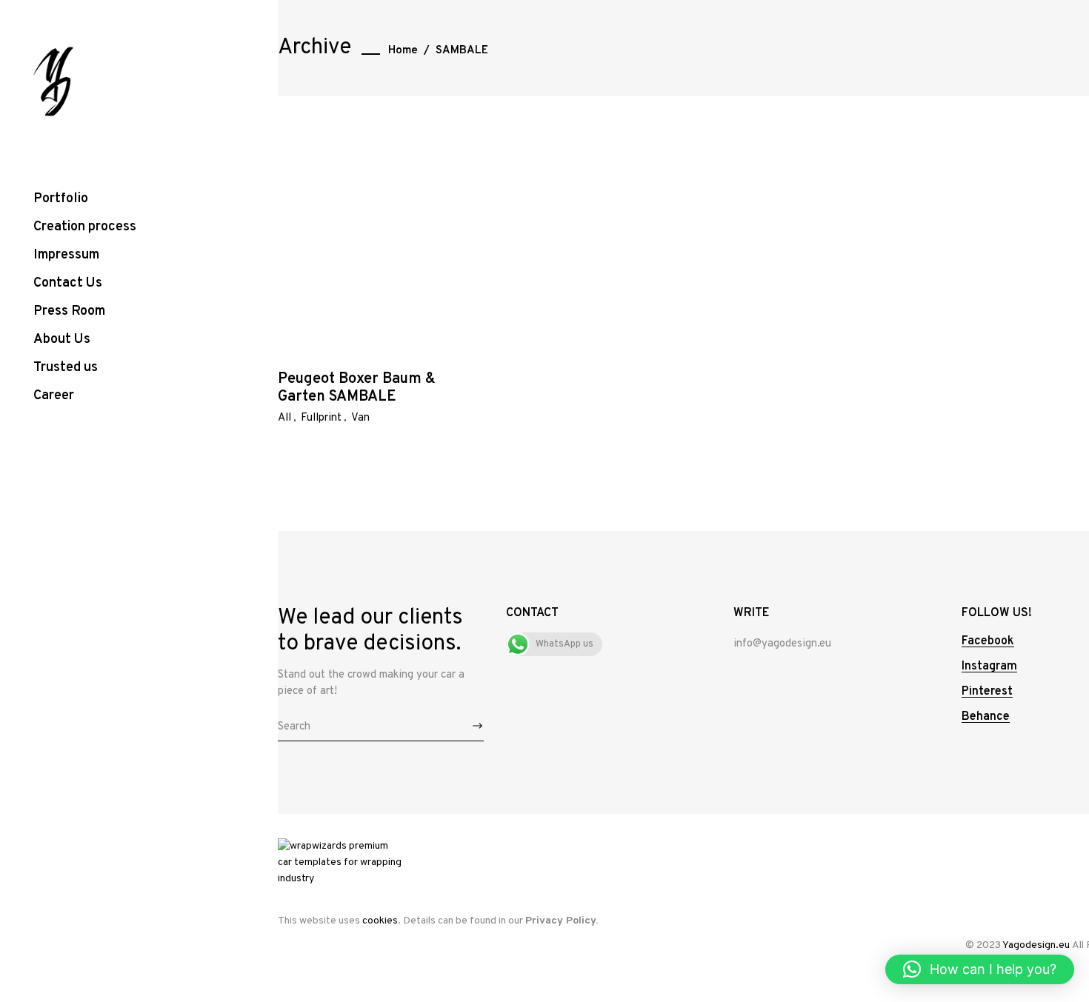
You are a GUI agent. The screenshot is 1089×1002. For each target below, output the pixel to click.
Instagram (989, 666)
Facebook (988, 641)
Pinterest (987, 691)
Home (403, 51)
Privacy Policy (560, 921)
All (284, 418)
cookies (380, 921)
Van (360, 418)
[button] (979, 969)
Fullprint (321, 418)
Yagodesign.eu (1036, 945)
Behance (986, 716)
